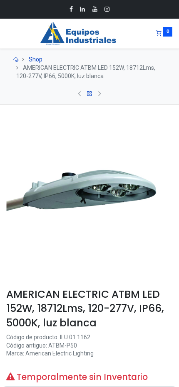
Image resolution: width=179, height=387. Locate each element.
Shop (35, 59)
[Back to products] (89, 93)
